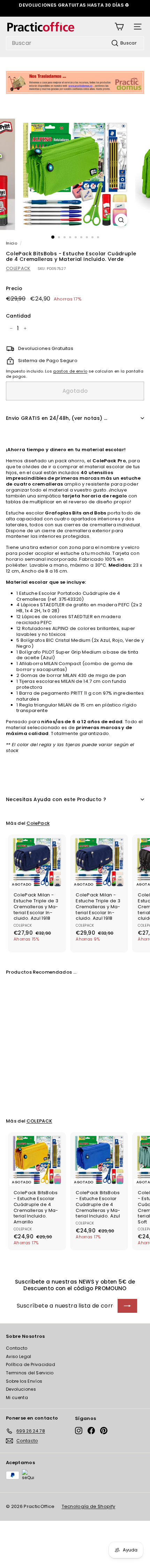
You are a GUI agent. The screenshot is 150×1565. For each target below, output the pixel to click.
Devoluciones (21, 1389)
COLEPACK (18, 268)
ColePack (38, 823)
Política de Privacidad (30, 1364)
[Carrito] (119, 27)
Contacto (17, 1348)
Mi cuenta (17, 1397)
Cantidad (18, 316)
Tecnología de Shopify (88, 1506)
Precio (14, 288)
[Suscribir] (127, 1306)
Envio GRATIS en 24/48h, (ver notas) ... (56, 418)
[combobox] (75, 43)
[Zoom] (120, 220)
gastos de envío (70, 371)
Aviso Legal (18, 1356)
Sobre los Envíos (24, 1381)
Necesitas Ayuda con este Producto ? (56, 799)
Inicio (11, 243)
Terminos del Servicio (30, 1373)
